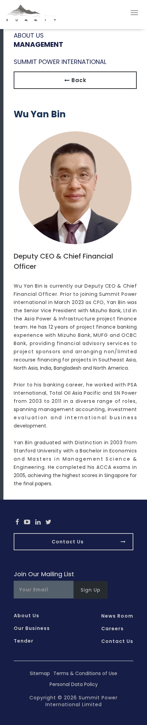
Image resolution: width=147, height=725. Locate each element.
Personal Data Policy (74, 684)
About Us (26, 615)
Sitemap (40, 673)
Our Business (32, 628)
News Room (117, 615)
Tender (24, 640)
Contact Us (68, 541)
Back (78, 80)
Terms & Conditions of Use (85, 673)
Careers (112, 628)
